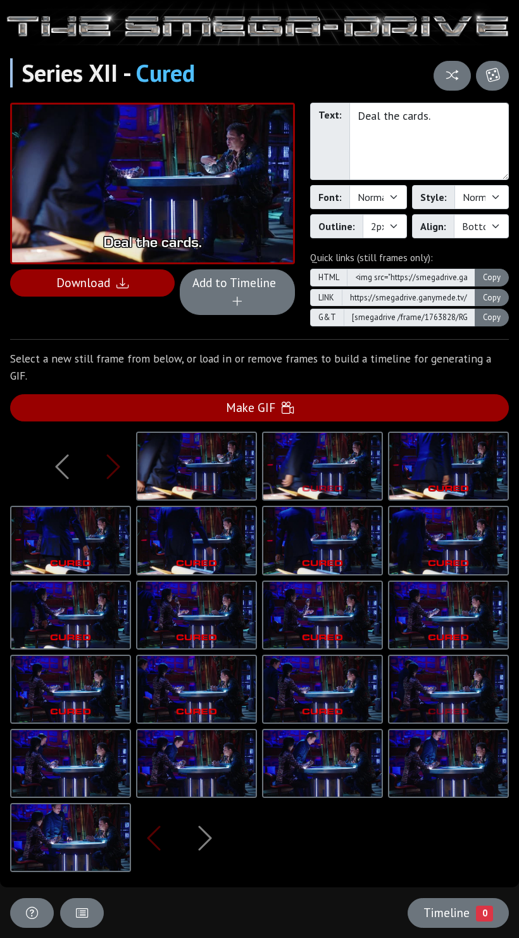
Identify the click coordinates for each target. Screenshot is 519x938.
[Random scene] (453, 76)
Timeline (455, 912)
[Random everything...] (492, 76)
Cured (165, 73)
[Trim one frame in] (113, 466)
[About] (32, 913)
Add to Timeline (237, 282)
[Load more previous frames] (62, 466)
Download (86, 282)
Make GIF (254, 407)
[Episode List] (82, 913)
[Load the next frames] (206, 838)
